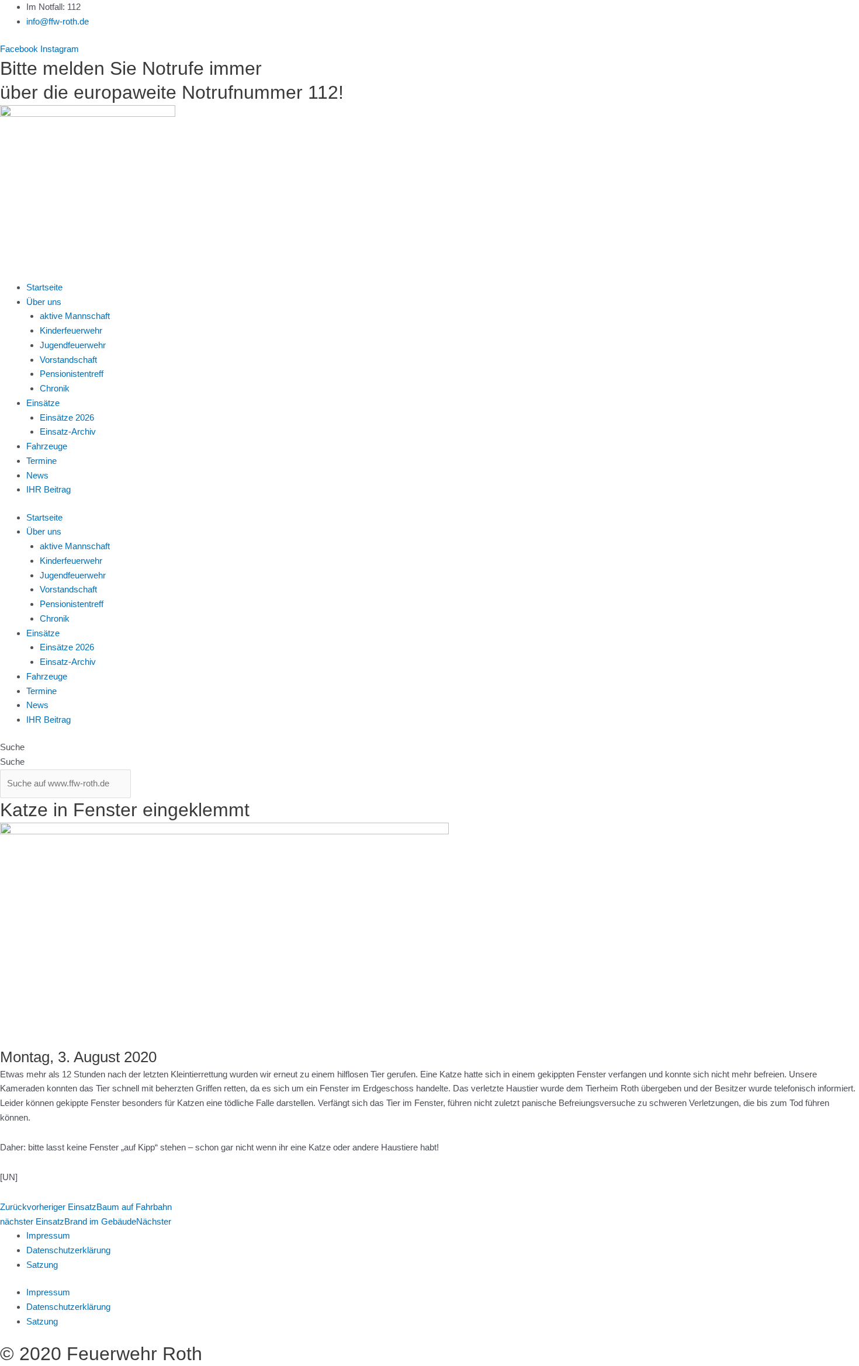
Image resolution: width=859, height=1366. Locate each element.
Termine (41, 461)
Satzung (42, 1265)
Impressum (48, 1235)
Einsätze (43, 403)
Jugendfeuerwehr (73, 345)
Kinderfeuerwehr (71, 330)
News (37, 475)
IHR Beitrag (48, 489)
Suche (12, 747)
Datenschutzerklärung (68, 1250)
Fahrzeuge (46, 446)
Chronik (55, 388)
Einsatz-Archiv (68, 431)
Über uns (43, 302)
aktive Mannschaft (75, 316)
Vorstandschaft (68, 360)
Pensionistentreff (71, 374)
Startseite (44, 287)
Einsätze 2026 (67, 417)
